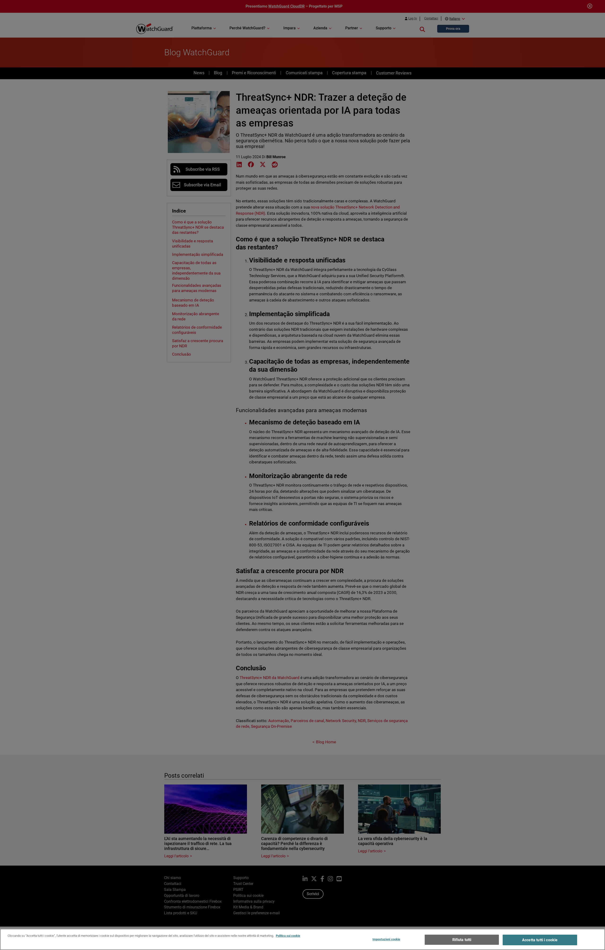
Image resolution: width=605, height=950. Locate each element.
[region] (302, 939)
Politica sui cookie (288, 935)
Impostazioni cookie (386, 939)
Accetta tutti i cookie (540, 940)
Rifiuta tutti (461, 939)
